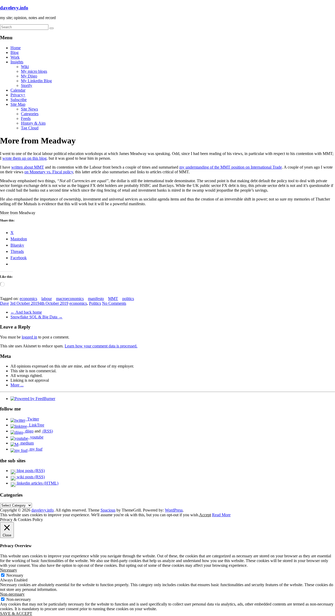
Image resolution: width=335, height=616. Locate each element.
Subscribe (18, 99)
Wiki (25, 66)
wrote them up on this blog (24, 158)
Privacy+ (17, 95)
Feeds (26, 118)
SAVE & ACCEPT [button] (16, 613)
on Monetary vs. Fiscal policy (48, 172)
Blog (14, 52)
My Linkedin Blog (36, 81)
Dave (4, 303)
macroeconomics (70, 298)
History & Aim (33, 123)
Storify (26, 85)
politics (128, 298)
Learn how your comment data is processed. (101, 346)
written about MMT (27, 167)
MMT (113, 298)
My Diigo (29, 76)
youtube (35, 437)
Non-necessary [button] (12, 594)
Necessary (14, 575)
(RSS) (47, 431)
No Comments (114, 303)
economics (28, 298)
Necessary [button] (8, 570)
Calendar (17, 90)
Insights (16, 62)
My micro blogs (34, 71)
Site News (29, 109)
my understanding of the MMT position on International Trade (230, 167)
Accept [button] (205, 515)
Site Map (17, 104)
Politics (95, 303)
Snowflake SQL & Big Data (36, 317)
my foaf (34, 449)
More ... (17, 385)
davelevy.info (14, 7)
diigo (28, 431)
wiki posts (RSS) (30, 477)
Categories (29, 114)
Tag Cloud (29, 128)
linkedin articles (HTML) (37, 483)
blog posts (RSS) (30, 470)
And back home (26, 312)
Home (15, 48)
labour (46, 298)
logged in (29, 337)
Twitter (32, 419)
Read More (221, 515)
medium (26, 443)
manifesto (96, 298)
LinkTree (35, 425)
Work (15, 57)
